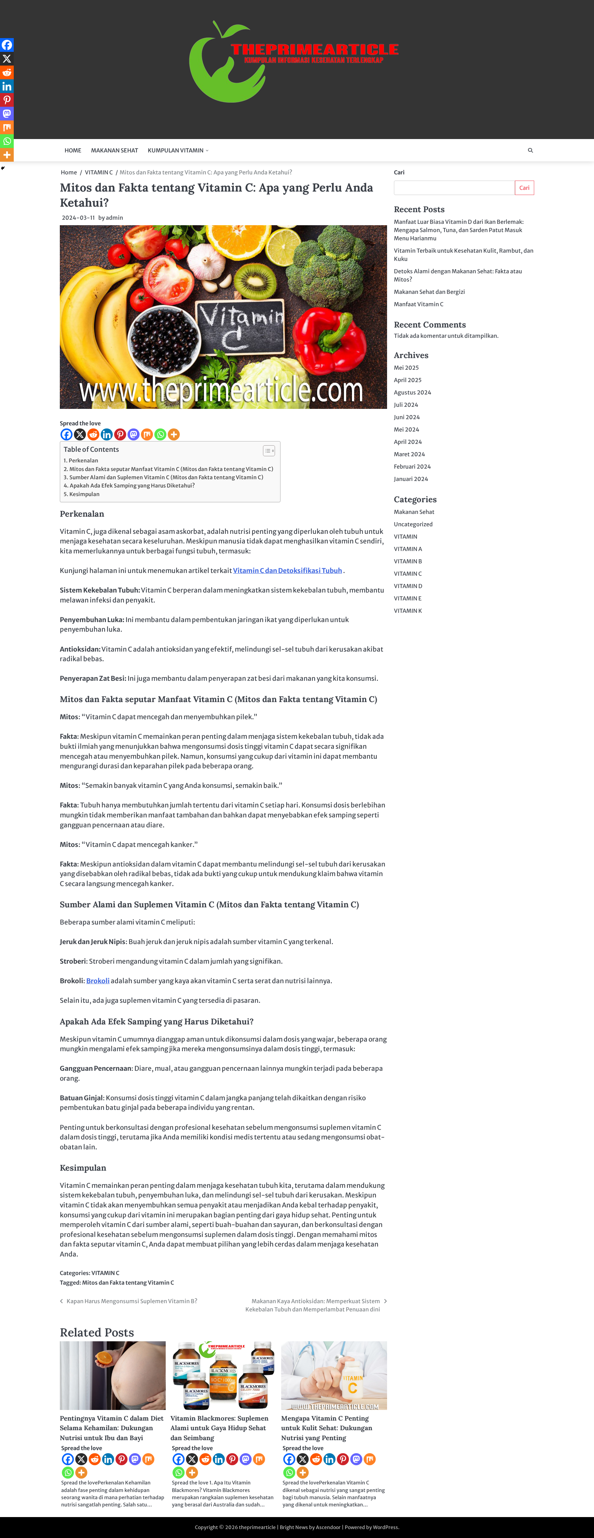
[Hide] (3, 168)
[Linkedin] (107, 434)
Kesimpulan (84, 494)
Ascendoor (328, 1527)
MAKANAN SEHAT (114, 150)
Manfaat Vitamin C (418, 304)
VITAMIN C (105, 1273)
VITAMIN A (408, 549)
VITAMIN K (408, 610)
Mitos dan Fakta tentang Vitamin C (128, 1282)
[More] (174, 434)
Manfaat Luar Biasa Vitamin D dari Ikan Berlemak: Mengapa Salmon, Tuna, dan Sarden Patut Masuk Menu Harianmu (459, 230)
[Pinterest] (120, 434)
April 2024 (408, 441)
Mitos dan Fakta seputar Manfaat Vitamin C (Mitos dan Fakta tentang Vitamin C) (171, 469)
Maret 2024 (409, 454)
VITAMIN (405, 536)
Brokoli (98, 981)
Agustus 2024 (412, 392)
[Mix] (147, 434)
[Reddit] (93, 434)
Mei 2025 (406, 367)
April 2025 (408, 380)
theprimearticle (257, 1527)
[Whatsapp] (160, 434)
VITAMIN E (407, 598)
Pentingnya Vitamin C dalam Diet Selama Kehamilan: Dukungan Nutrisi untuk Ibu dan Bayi (112, 1428)
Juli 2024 (406, 404)
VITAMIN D (408, 586)
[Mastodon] (134, 434)
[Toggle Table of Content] (265, 451)
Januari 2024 (411, 478)
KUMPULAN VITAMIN (176, 150)
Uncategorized (413, 524)
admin (114, 217)
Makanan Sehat (414, 511)
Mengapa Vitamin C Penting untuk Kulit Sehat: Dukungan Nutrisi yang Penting (326, 1428)
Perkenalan (83, 460)
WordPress (385, 1527)
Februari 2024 (412, 466)
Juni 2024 (407, 417)
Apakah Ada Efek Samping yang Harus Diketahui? (132, 485)
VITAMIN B (408, 561)
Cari (399, 172)
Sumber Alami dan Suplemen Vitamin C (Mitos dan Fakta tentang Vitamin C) (166, 477)
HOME (73, 150)
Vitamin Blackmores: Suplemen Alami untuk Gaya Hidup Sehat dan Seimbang (219, 1428)
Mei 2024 (406, 429)
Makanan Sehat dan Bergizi (429, 291)
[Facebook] (66, 434)
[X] (80, 434)
